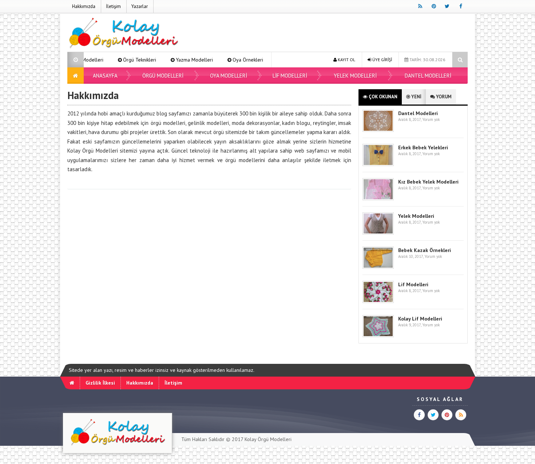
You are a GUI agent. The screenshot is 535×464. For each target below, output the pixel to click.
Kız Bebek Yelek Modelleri (428, 181)
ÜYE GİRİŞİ (381, 59)
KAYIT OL (346, 59)
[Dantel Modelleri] (378, 130)
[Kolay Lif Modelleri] (378, 336)
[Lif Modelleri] (378, 301)
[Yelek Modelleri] (378, 233)
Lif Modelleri (290, 75)
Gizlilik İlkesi (100, 383)
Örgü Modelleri (162, 75)
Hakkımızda (83, 6)
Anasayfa (105, 75)
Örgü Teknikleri (128, 59)
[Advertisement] (335, 33)
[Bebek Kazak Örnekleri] (378, 267)
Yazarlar (139, 6)
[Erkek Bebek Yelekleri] (378, 164)
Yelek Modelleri (355, 75)
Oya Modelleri (228, 75)
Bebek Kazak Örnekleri (424, 250)
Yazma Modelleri (183, 59)
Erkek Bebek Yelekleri (423, 147)
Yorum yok (431, 119)
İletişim (113, 6)
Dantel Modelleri (428, 75)
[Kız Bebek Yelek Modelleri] (378, 199)
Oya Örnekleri (236, 59)
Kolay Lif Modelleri (420, 318)
